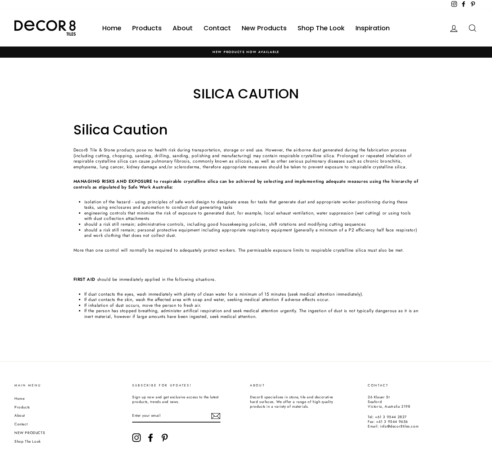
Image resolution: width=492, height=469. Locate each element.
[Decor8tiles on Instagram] (136, 437)
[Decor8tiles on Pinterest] (164, 437)
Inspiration (372, 27)
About (183, 27)
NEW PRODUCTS (29, 432)
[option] (246, 52)
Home (111, 27)
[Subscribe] (215, 416)
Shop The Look (321, 27)
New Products (264, 27)
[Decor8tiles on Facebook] (150, 437)
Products (147, 27)
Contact (217, 27)
